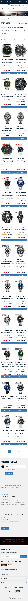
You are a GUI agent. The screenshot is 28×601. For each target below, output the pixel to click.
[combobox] (12, 8)
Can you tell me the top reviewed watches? (13, 481)
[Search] (25, 8)
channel (6, 519)
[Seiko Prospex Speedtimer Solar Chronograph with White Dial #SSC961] (7, 251)
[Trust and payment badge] (17, 591)
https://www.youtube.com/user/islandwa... (11, 521)
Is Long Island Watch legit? (9, 496)
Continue (9, 473)
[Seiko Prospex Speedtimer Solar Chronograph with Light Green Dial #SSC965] (20, 118)
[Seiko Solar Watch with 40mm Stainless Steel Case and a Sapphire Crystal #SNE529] (7, 50)
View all (5, 528)
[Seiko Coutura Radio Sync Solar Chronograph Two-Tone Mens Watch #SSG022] (7, 84)
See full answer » (21, 506)
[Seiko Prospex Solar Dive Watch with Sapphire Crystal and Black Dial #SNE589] (7, 354)
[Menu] (2, 5)
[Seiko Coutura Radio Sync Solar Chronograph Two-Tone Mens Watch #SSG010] (7, 149)
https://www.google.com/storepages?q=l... (11, 487)
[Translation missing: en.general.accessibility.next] (26, 1)
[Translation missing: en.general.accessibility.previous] (1, 1)
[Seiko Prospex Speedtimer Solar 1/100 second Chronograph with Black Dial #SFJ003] (7, 183)
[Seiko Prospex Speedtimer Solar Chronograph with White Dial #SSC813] (7, 286)
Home (2, 18)
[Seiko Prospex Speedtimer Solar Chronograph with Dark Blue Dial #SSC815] (20, 149)
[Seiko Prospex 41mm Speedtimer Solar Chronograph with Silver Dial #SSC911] (7, 320)
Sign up (23, 556)
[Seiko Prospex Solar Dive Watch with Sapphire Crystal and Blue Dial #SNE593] (7, 387)
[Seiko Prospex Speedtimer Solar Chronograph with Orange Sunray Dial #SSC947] (20, 251)
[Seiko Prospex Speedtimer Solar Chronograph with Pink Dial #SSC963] (7, 118)
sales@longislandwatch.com (11, 569)
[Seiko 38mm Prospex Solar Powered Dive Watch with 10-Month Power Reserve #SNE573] (20, 217)
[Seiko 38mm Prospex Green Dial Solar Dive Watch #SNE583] (20, 354)
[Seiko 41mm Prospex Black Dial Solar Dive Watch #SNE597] (20, 320)
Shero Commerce (17, 598)
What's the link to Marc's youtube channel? (13, 514)
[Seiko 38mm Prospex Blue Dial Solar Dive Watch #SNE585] (20, 286)
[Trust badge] (7, 564)
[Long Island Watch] (14, 5)
